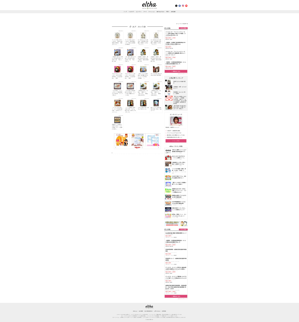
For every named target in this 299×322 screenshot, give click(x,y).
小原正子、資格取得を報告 (173, 130)
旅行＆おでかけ (160, 11)
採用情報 (164, 311)
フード (145, 11)
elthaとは (135, 311)
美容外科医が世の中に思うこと (174, 137)
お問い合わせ (157, 311)
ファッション (151, 11)
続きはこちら (176, 71)
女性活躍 (173, 11)
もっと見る (176, 140)
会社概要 (141, 311)
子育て (167, 11)
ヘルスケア (131, 11)
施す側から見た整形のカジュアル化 (175, 135)
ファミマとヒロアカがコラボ (174, 133)
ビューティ (138, 11)
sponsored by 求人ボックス (183, 73)
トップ (125, 11)
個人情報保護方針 (149, 311)
